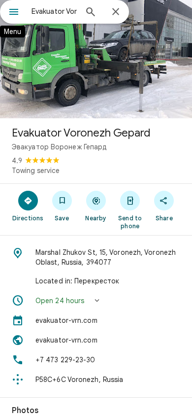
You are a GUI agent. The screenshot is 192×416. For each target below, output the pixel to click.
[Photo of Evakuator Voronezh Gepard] (96, 59)
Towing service (36, 170)
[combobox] (54, 11)
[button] (96, 301)
